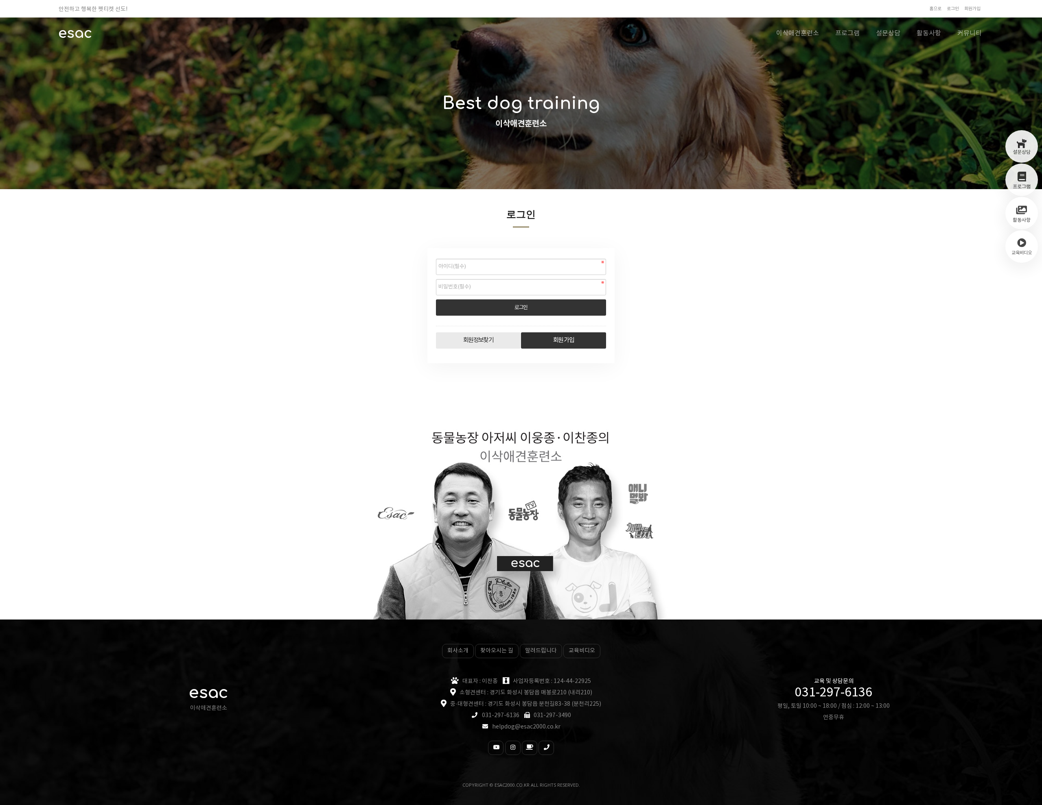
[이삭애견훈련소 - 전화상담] (546, 748)
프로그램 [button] (847, 33)
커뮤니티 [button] (969, 33)
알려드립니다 (541, 651)
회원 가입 (563, 340)
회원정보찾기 (478, 340)
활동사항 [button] (929, 33)
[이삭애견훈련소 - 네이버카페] (529, 748)
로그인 (953, 8)
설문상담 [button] (888, 33)
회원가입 (972, 8)
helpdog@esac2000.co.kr (526, 727)
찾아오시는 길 (496, 651)
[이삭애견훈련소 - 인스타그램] (513, 748)
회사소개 (457, 651)
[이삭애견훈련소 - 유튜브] (495, 748)
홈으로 (935, 8)
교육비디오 (582, 651)
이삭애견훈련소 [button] (797, 33)
